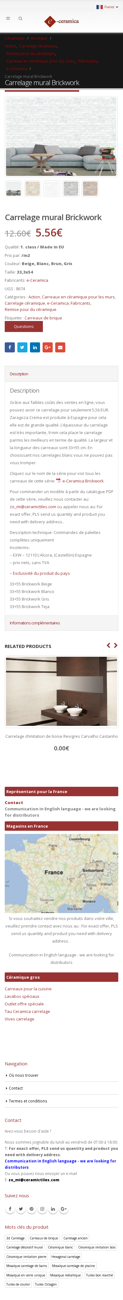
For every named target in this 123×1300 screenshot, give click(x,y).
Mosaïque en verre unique (25, 1275)
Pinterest (31, 1209)
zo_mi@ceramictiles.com (33, 506)
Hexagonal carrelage (65, 1256)
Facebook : (10, 347)
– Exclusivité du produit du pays (40, 573)
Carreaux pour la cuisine (28, 989)
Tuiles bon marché (99, 1275)
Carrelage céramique (25, 303)
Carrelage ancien (75, 1238)
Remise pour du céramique (30, 309)
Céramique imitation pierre (26, 1256)
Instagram (42, 1209)
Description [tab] (19, 374)
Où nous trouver (23, 1075)
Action (34, 297)
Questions (24, 326)
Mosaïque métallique (65, 1275)
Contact (14, 802)
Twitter (22, 347)
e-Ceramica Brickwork (83, 481)
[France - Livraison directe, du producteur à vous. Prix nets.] (61, 22)
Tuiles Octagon (46, 1284)
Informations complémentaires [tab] (35, 623)
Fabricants (81, 303)
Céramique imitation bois (96, 1247)
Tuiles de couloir (18, 1284)
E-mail (60, 347)
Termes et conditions (28, 1100)
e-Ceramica (37, 280)
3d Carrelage (15, 1238)
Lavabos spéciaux (22, 996)
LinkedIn (35, 347)
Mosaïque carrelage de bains (26, 1266)
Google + (48, 347)
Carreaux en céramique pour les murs (78, 297)
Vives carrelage (19, 1019)
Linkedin (53, 1209)
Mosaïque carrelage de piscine (73, 1266)
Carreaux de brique (43, 318)
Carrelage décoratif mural (24, 1247)
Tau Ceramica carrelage (27, 1011)
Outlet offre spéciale (24, 1004)
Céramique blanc (60, 1247)
